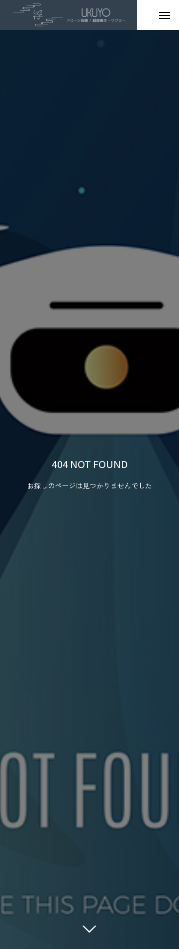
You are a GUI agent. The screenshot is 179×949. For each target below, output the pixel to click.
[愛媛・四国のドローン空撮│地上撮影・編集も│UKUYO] (68, 15)
